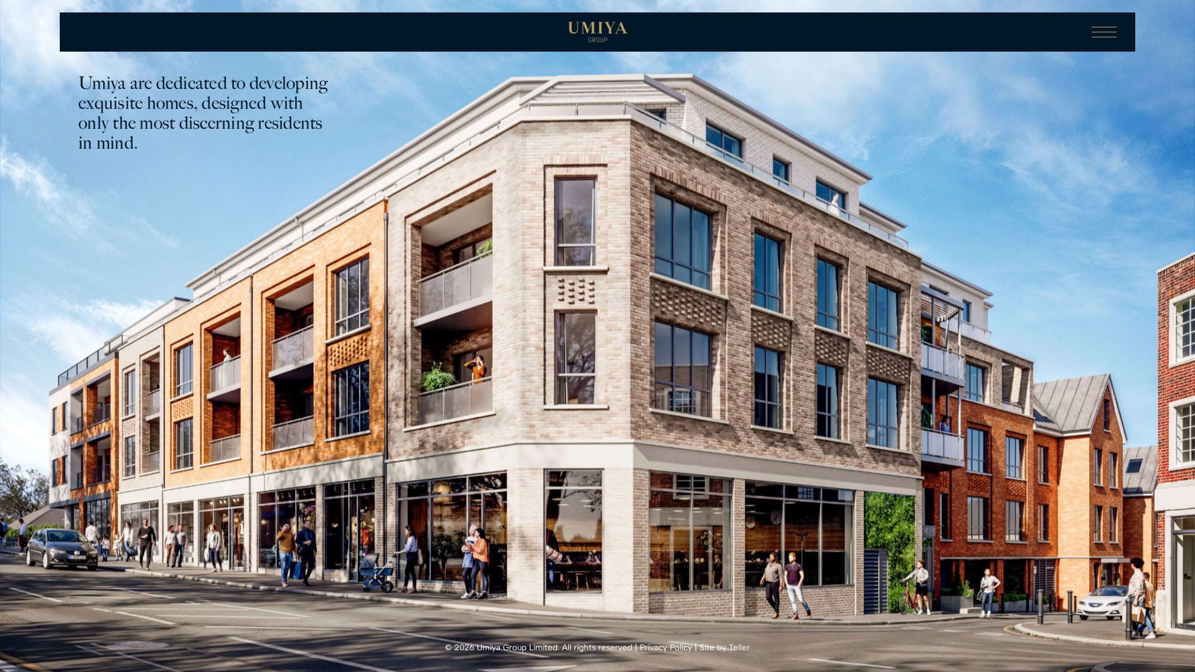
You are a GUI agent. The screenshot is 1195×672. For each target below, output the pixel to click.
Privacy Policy (666, 647)
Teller (739, 647)
